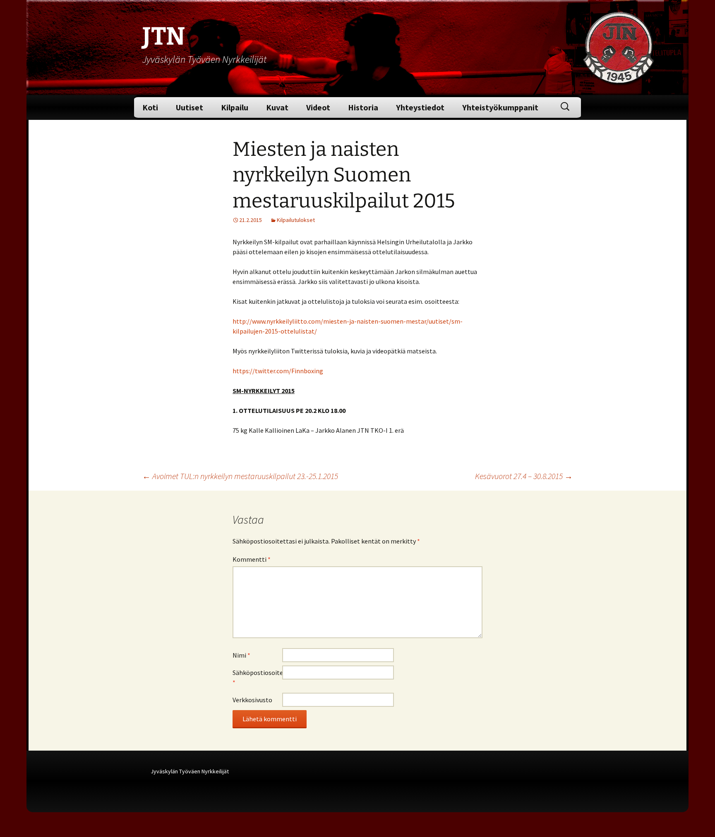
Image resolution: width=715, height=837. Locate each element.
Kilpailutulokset (296, 220)
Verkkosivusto (252, 700)
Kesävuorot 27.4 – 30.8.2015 (524, 476)
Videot (318, 107)
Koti (150, 107)
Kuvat (277, 107)
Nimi (241, 655)
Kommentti (252, 559)
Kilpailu (234, 107)
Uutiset (189, 107)
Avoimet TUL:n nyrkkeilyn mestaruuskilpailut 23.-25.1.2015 (240, 476)
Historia (363, 107)
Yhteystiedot (420, 107)
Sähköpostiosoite (257, 677)
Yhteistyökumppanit (500, 107)
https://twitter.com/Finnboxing (278, 371)
